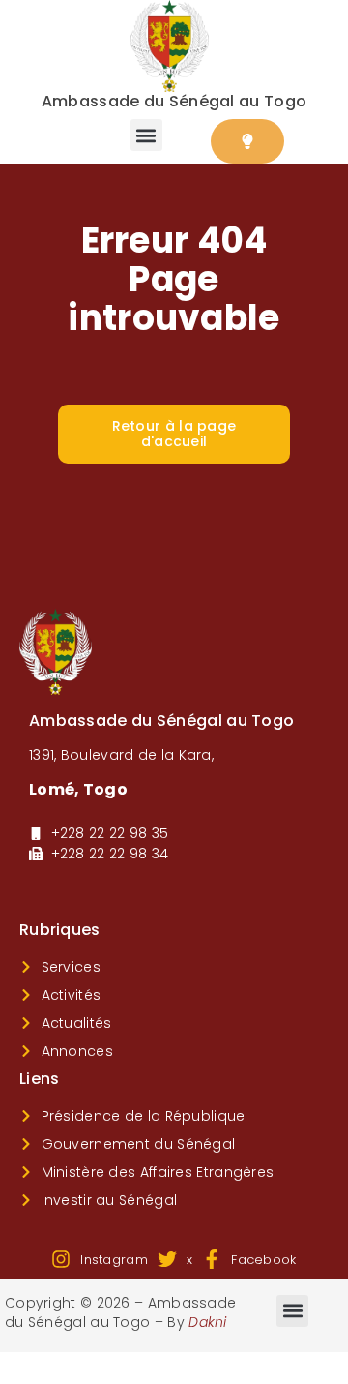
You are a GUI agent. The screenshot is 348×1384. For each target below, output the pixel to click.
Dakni (207, 1322)
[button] (146, 135)
